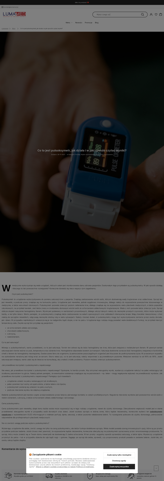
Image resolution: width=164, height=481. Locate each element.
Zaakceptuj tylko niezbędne (119, 455)
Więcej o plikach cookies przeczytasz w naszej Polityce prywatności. (65, 467)
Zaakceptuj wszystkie (119, 466)
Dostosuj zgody (119, 461)
